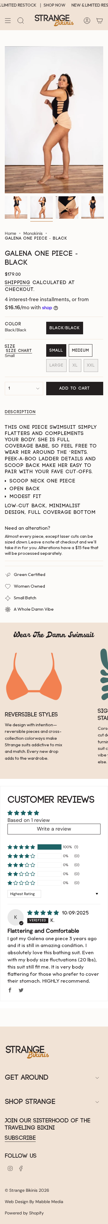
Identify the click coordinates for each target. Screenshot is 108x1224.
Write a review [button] (54, 828)
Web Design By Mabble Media (34, 1201)
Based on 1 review (29, 820)
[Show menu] (8, 20)
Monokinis (33, 233)
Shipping (17, 282)
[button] (21, 847)
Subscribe (20, 1138)
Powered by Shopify (24, 1213)
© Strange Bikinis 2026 (27, 1190)
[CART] (99, 20)
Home (10, 233)
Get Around (26, 1077)
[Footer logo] (27, 1052)
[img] (44, 913)
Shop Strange (30, 1102)
